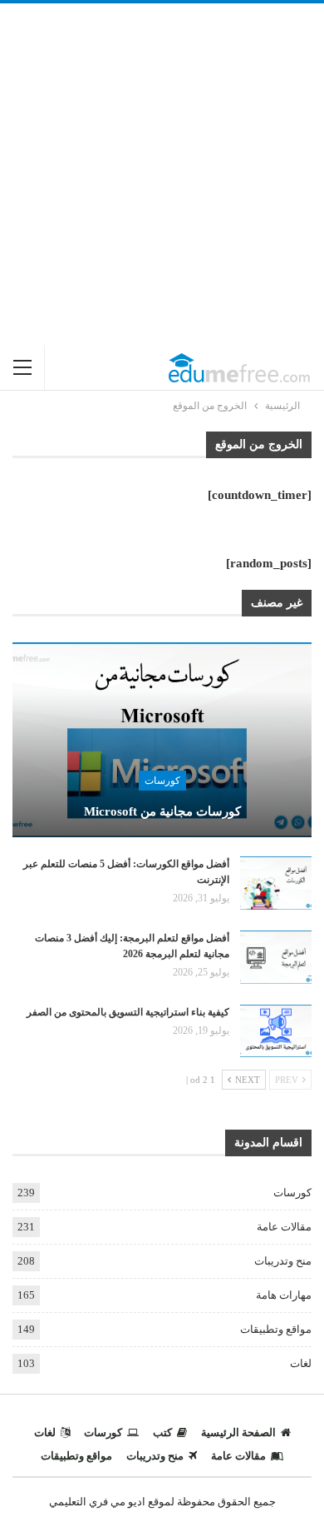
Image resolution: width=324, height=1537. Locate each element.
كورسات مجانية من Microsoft (162, 811)
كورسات (162, 780)
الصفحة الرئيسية (238, 1432)
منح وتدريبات (283, 1261)
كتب (162, 1432)
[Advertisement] (162, 174)
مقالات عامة (284, 1226)
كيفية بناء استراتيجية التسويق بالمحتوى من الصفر (128, 1012)
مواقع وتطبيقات (276, 1329)
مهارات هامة (284, 1295)
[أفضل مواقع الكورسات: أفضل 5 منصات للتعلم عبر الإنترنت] (276, 883)
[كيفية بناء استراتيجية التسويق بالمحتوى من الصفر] (276, 1031)
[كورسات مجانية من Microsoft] (162, 739)
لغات (301, 1363)
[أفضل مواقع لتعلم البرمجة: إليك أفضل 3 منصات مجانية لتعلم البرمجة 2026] (276, 957)
